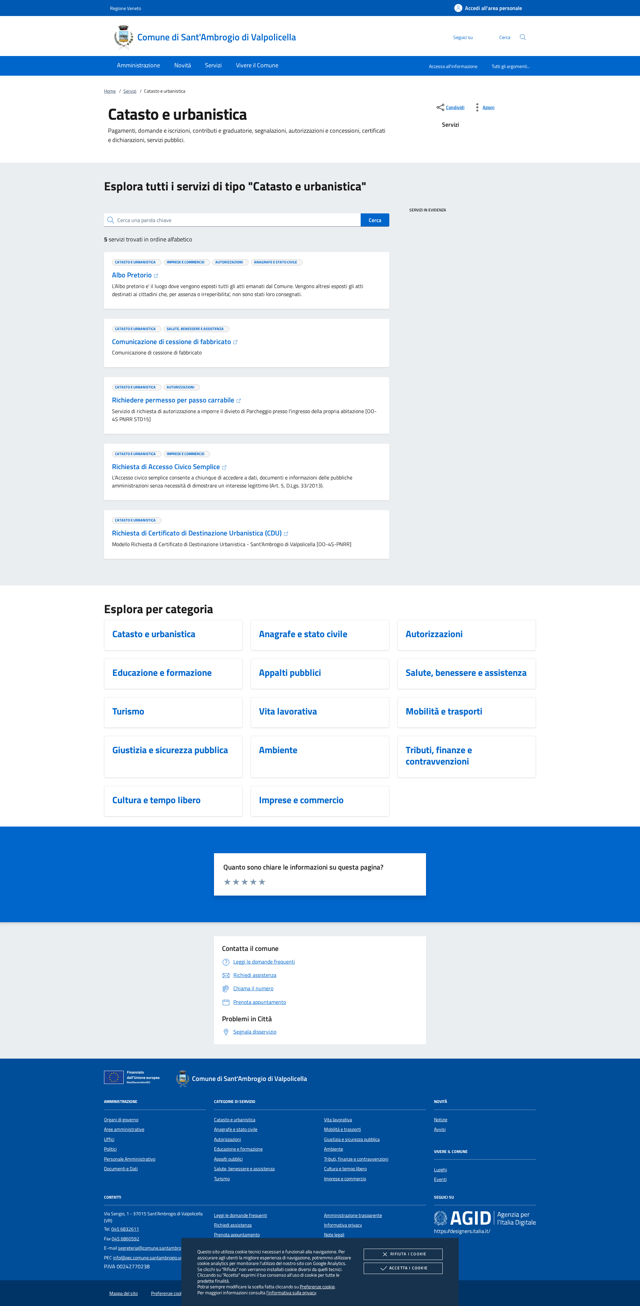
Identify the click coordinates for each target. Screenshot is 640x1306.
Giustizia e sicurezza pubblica (352, 1139)
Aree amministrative (124, 1129)
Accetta (408, 1268)
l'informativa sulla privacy (291, 1292)
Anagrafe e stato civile (235, 1129)
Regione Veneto (125, 8)
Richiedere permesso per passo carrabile (174, 399)
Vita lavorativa (338, 1119)
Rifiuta (408, 1254)
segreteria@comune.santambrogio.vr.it (156, 1248)
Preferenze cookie (317, 1286)
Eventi (440, 1179)
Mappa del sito (123, 1293)
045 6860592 (125, 1238)
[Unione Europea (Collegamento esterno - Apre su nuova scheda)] (133, 1078)
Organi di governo (121, 1119)
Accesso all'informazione (453, 66)
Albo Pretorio (132, 274)
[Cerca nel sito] (523, 37)
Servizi (129, 91)
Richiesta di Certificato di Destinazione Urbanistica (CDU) (197, 532)
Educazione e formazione (238, 1149)
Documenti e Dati (121, 1168)
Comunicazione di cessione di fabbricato (172, 341)
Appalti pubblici (228, 1159)
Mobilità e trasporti (342, 1129)
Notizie (440, 1119)
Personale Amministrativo (129, 1159)
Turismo (222, 1178)
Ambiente (333, 1149)
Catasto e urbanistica (234, 1119)
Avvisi (440, 1129)
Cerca (375, 220)
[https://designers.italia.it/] (485, 1218)
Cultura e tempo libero (345, 1168)
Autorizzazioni (227, 1139)
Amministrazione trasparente (353, 1215)
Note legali (334, 1234)
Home (110, 91)
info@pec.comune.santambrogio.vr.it (149, 1257)
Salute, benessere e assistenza (244, 1168)
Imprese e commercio (345, 1178)
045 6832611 (125, 1229)
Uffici (109, 1139)
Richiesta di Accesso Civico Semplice (167, 466)
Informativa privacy (343, 1225)
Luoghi (440, 1169)
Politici (110, 1149)
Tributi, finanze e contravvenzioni (356, 1159)
